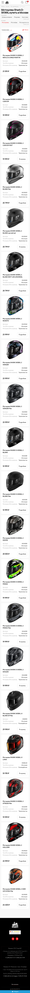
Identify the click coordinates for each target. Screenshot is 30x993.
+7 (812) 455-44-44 (8, 976)
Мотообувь (14, 22)
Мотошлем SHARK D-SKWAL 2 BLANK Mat (13, 495)
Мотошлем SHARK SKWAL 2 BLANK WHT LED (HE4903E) (12, 276)
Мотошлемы (5, 22)
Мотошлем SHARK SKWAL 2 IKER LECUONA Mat (14, 890)
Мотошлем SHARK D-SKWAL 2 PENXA (13, 583)
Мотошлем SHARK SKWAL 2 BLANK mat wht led (12, 232)
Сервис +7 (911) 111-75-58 (20, 976)
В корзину (22, 159)
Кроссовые (25, 17)
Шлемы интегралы (7, 17)
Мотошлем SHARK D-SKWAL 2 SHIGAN (13, 671)
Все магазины (15, 984)
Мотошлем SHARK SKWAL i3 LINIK (12, 758)
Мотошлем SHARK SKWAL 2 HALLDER (12, 846)
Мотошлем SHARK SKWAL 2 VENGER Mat (12, 407)
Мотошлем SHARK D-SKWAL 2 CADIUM (13, 100)
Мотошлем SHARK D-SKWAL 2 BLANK (13, 451)
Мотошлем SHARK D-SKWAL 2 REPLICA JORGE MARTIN (13, 56)
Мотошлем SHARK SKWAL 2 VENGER (12, 364)
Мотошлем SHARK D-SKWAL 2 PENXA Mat (13, 627)
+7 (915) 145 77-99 (20, 958)
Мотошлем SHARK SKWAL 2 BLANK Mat (12, 188)
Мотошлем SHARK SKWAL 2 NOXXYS (12, 320)
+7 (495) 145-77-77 (10, 958)
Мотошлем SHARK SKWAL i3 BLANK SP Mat (12, 715)
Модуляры (17, 17)
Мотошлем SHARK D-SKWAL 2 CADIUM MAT (13, 144)
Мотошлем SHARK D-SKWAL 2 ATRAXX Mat (13, 802)
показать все (26, 19)
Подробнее (22, 71)
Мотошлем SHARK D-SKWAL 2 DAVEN (13, 539)
